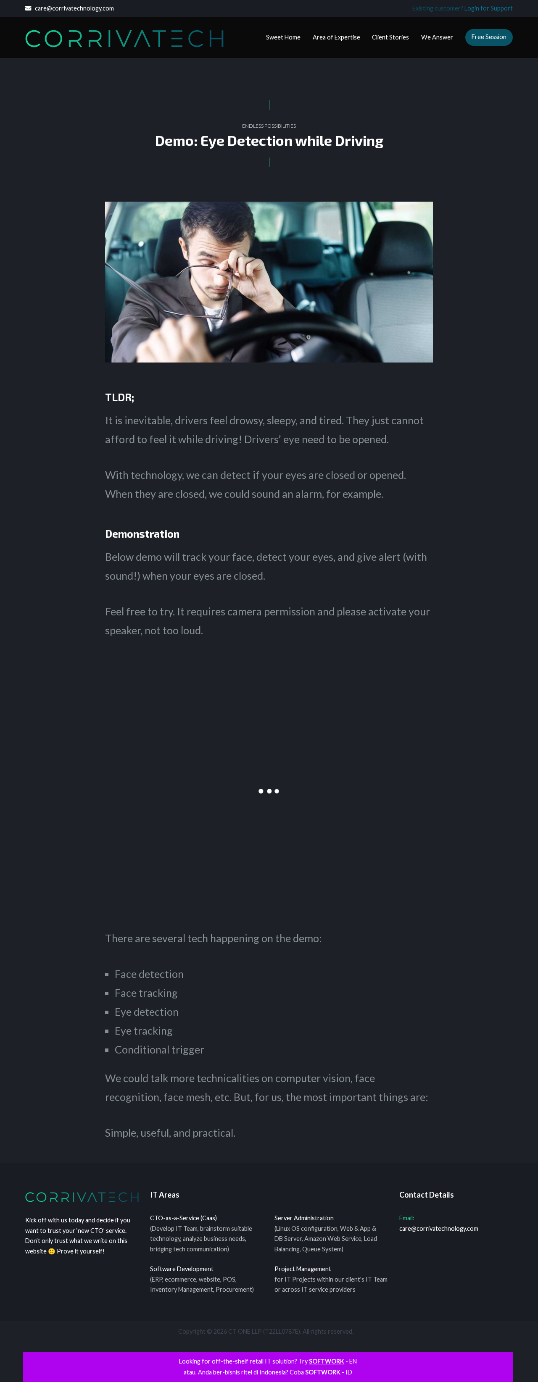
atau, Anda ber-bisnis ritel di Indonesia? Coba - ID (268, 1372)
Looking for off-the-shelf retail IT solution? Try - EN (268, 1361)
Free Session (489, 36)
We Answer (437, 37)
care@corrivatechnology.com (72, 8)
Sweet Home (283, 37)
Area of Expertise (336, 37)
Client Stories (390, 37)
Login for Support (488, 8)
